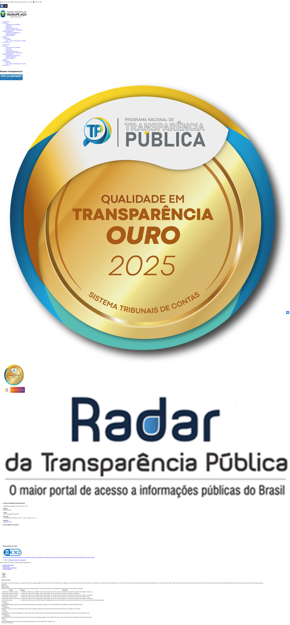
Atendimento (6, 61)
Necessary (5, 585)
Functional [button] (4, 601)
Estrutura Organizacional (12, 51)
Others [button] (3, 618)
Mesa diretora (9, 50)
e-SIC (10, 521)
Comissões (8, 48)
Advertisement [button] (5, 614)
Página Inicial (6, 44)
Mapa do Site (6, 566)
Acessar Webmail (7, 569)
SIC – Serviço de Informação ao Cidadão (16, 63)
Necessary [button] (4, 584)
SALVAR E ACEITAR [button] (7, 622)
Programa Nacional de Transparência (17, 560)
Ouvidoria (8, 62)
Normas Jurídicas (10, 58)
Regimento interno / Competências (14, 52)
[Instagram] (6, 6)
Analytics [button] (4, 610)
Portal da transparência (8, 565)
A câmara (5, 46)
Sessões (5, 59)
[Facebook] (2, 6)
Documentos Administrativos (13, 55)
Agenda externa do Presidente (13, 47)
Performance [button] (5, 606)
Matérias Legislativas (8, 54)
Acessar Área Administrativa (10, 567)
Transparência (6, 65)
